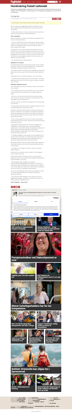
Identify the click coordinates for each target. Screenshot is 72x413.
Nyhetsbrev (39, 1)
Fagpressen (24, 406)
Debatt (28, 1)
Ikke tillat (21, 214)
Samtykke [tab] (20, 201)
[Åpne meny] (60, 2)
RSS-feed (54, 403)
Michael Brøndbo (21, 399)
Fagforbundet (34, 397)
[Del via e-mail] (58, 19)
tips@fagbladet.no (41, 399)
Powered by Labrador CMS (36, 411)
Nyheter (24, 1)
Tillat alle (51, 214)
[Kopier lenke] (60, 19)
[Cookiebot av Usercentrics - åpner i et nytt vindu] (54, 198)
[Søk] (56, 2)
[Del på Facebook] (53, 19)
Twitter (42, 401)
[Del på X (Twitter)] (55, 19)
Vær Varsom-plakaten (50, 406)
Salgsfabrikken (36, 400)
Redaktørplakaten (39, 406)
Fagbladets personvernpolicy (26, 407)
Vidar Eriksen (22, 401)
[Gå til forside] (16, 2)
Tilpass (35, 214)
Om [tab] (51, 201)
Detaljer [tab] (36, 201)
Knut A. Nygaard (21, 400)
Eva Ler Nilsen (22, 397)
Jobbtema (33, 1)
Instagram (30, 403)
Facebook (37, 401)
